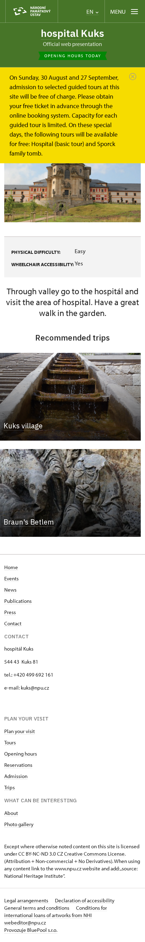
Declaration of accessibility (84, 900)
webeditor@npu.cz (25, 922)
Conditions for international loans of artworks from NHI (55, 911)
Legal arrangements (26, 900)
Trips (9, 787)
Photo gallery (18, 824)
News (10, 589)
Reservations (18, 765)
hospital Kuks (72, 33)
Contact (12, 623)
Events (11, 578)
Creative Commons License (94, 853)
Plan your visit (19, 731)
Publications (18, 601)
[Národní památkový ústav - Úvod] (31, 11)
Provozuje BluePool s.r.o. (30, 930)
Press (10, 612)
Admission (15, 776)
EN (90, 11)
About (11, 813)
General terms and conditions (37, 907)
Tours (10, 742)
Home (11, 567)
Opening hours (20, 753)
